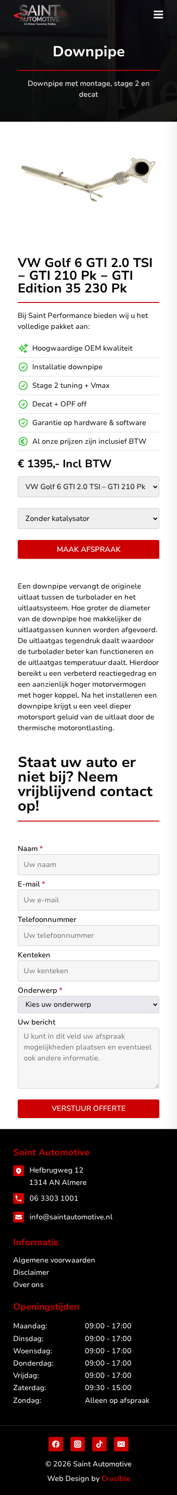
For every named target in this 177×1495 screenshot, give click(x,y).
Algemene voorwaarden (54, 1260)
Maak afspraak (89, 549)
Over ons (28, 1285)
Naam (30, 849)
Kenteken (34, 955)
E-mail (31, 884)
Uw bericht (36, 1022)
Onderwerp (40, 990)
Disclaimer (31, 1272)
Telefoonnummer (47, 920)
